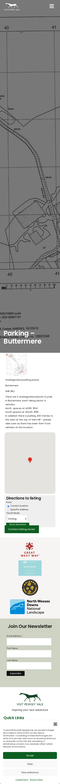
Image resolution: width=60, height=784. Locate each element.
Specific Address (19, 509)
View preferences (30, 772)
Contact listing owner (21, 529)
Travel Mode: (13, 513)
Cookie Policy (22, 779)
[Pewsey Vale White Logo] (12, 3)
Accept (30, 755)
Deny (30, 764)
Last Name (12, 660)
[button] (55, 724)
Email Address (15, 636)
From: (9, 502)
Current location (19, 505)
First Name (12, 648)
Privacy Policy (36, 779)
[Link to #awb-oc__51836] (52, 6)
